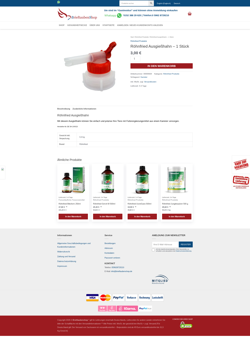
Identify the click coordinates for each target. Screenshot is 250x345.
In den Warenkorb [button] (73, 216)
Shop (61, 25)
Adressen (109, 248)
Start (132, 37)
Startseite (108, 25)
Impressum (62, 266)
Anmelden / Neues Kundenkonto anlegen (140, 25)
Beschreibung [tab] (63, 109)
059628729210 (118, 267)
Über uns (95, 25)
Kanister (144, 77)
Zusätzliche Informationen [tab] (84, 109)
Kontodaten (109, 253)
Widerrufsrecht (63, 252)
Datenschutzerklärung (66, 261)
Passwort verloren (112, 258)
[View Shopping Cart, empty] (190, 14)
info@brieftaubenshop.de (121, 271)
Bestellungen (110, 243)
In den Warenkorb (162, 65)
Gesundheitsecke (77, 25)
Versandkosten (150, 82)
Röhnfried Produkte (142, 37)
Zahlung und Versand (66, 256)
